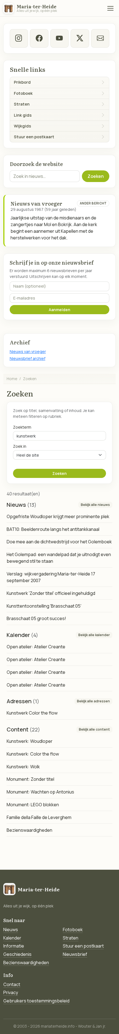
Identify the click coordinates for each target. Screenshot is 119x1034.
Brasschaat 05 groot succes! (36, 618)
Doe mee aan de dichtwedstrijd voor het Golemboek (59, 542)
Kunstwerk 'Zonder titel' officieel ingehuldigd (51, 593)
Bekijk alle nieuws (95, 504)
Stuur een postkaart (83, 946)
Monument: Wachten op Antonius (40, 792)
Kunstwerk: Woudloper (30, 741)
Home (12, 378)
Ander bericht (93, 203)
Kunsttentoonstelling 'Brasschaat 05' (44, 606)
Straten (70, 938)
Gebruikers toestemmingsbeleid (36, 1001)
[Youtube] (59, 38)
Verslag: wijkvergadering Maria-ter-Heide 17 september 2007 (51, 577)
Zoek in (19, 446)
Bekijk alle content (94, 729)
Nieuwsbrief (75, 954)
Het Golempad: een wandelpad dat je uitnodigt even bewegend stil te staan (59, 557)
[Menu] (110, 8)
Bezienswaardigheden (29, 830)
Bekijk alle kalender (94, 635)
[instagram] (19, 38)
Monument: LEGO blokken (33, 805)
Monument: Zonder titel (30, 779)
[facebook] (39, 38)
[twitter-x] (80, 38)
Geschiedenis (17, 954)
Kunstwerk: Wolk (23, 767)
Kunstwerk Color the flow (32, 713)
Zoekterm (22, 427)
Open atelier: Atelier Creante (36, 647)
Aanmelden (59, 309)
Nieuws (10, 929)
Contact (11, 984)
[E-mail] (100, 38)
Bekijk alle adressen (93, 701)
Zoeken (95, 176)
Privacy (10, 992)
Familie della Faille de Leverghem (39, 817)
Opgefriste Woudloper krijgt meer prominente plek (58, 516)
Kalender (12, 938)
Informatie (13, 946)
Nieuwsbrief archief (27, 358)
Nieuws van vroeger (28, 351)
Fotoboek (73, 929)
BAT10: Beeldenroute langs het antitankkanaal (53, 529)
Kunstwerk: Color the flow (33, 754)
